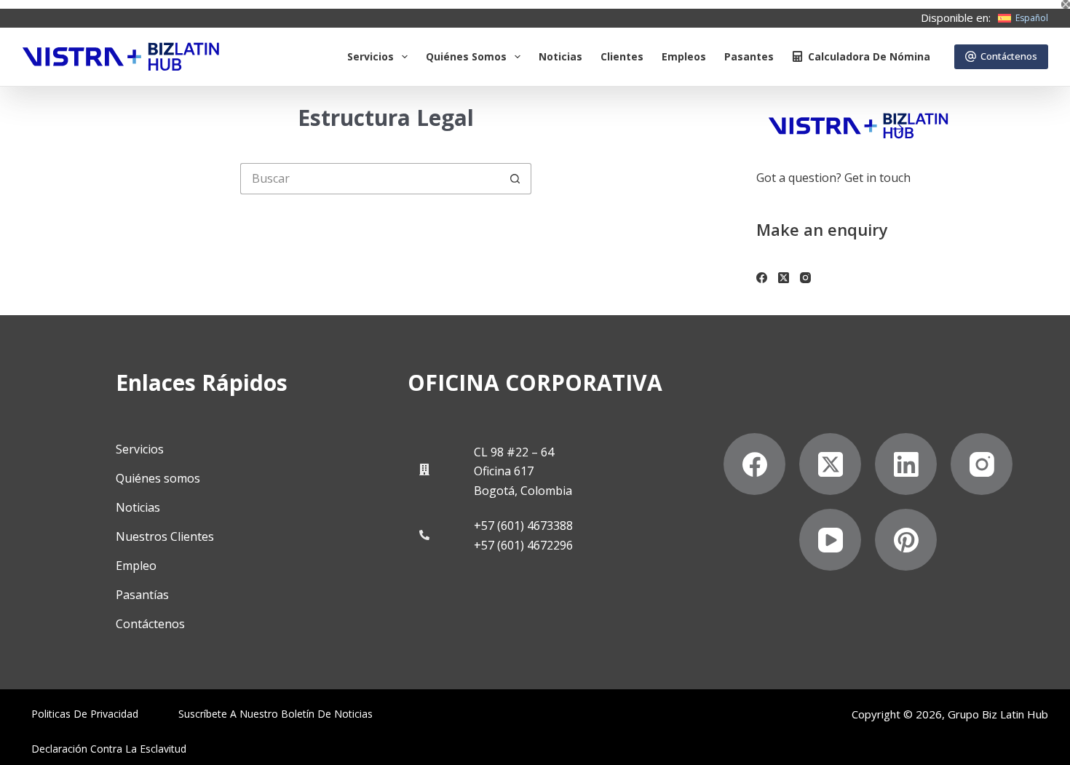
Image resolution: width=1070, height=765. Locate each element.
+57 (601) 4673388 (523, 526)
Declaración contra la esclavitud (108, 749)
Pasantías (142, 595)
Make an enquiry (822, 229)
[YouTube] (830, 540)
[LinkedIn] (906, 464)
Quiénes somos (466, 56)
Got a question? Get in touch (833, 178)
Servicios (370, 56)
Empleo (136, 566)
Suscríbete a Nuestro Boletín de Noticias (275, 714)
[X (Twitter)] (783, 277)
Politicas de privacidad (84, 714)
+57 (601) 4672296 (523, 545)
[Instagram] (805, 277)
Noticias (560, 56)
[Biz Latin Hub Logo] (121, 56)
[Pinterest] (906, 540)
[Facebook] (761, 277)
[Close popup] (1065, 4)
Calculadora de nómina (869, 56)
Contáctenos (1008, 56)
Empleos (684, 56)
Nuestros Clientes (165, 536)
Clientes (622, 56)
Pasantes (749, 56)
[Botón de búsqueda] (515, 178)
